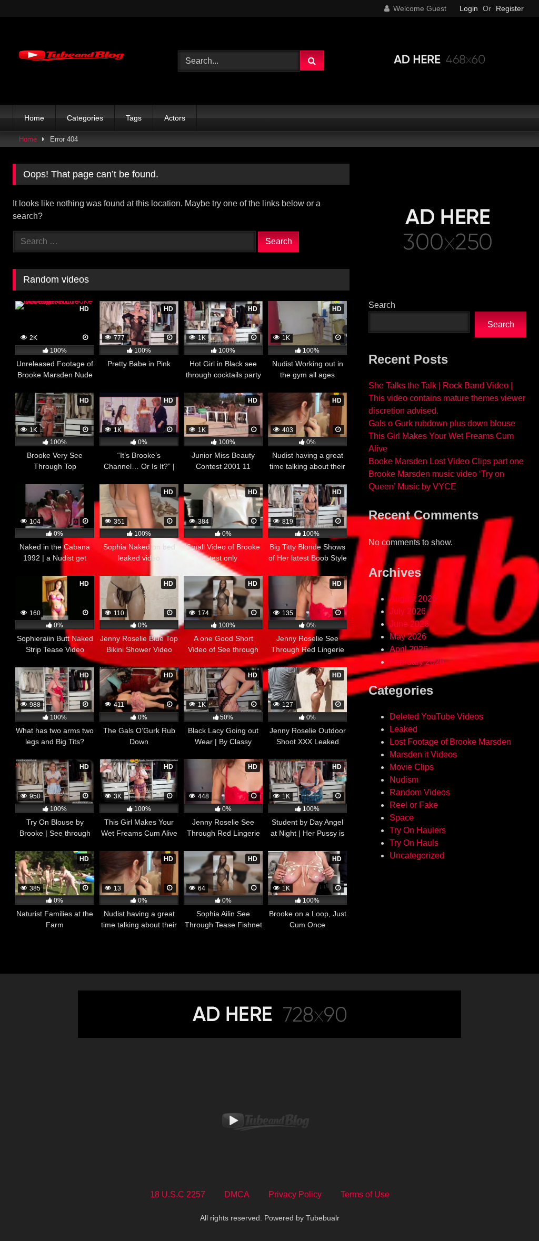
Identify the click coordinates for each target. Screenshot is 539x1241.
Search (381, 305)
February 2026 (417, 661)
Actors (174, 118)
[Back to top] (506, 1209)
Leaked (403, 729)
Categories (85, 118)
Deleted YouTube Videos (436, 716)
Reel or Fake (414, 804)
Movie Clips (412, 767)
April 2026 (409, 649)
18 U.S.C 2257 (177, 1194)
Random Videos (420, 792)
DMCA (236, 1194)
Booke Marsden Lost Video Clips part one (446, 461)
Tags (134, 118)
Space (402, 817)
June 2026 (409, 623)
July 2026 (408, 611)
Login (469, 8)
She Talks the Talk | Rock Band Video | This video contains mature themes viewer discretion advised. (446, 398)
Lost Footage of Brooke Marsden (450, 741)
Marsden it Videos (423, 754)
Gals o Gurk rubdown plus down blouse (441, 423)
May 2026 (408, 636)
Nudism (404, 779)
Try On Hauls (414, 842)
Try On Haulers (418, 830)
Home (34, 118)
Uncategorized (417, 855)
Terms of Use (365, 1194)
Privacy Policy (295, 1194)
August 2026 (413, 598)
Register (510, 8)
